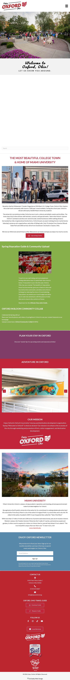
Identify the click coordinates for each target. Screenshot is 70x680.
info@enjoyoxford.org (35, 595)
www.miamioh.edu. (35, 528)
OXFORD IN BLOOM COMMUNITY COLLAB (22, 309)
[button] (4, 391)
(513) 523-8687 (35, 589)
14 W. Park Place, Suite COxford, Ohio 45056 (35, 582)
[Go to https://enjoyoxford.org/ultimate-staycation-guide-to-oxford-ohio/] (35, 262)
